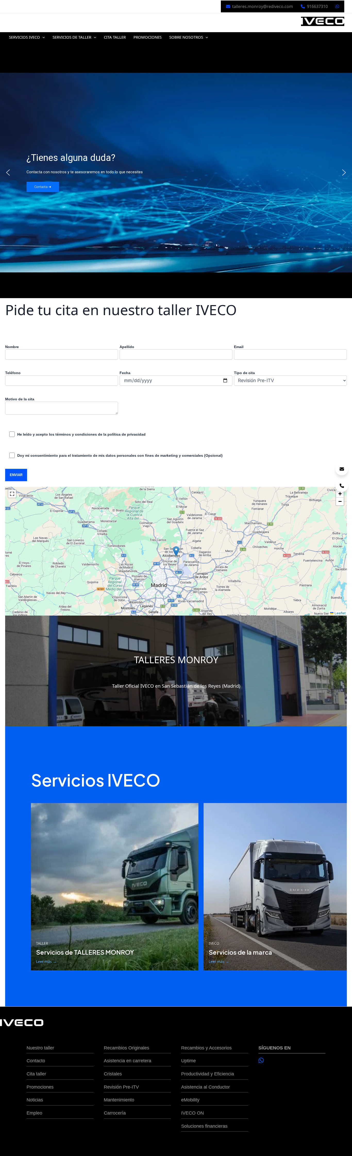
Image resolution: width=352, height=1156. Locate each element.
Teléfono (13, 373)
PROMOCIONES (147, 37)
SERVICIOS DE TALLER (72, 37)
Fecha (125, 373)
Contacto (36, 1060)
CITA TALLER (115, 37)
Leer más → (46, 961)
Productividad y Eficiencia (207, 1073)
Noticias (35, 1099)
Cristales (113, 1073)
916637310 (317, 6)
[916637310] (341, 485)
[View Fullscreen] (12, 494)
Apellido (127, 347)
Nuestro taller (40, 1047)
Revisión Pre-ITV (121, 1087)
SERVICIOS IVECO (24, 37)
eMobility (190, 1099)
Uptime (188, 1060)
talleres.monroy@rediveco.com (262, 6)
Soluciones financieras (204, 1126)
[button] (42, 37)
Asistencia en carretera (127, 1060)
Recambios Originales (126, 1047)
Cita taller (36, 1073)
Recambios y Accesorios (206, 1047)
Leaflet (339, 612)
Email (239, 347)
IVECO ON (192, 1113)
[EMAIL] (341, 468)
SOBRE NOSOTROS (186, 37)
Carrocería (115, 1113)
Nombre (12, 347)
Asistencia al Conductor (205, 1087)
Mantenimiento (119, 1099)
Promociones (40, 1087)
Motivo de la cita (19, 399)
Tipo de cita (244, 373)
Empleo (34, 1113)
